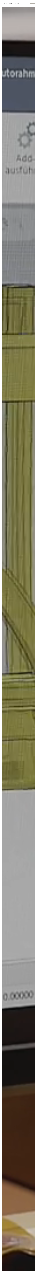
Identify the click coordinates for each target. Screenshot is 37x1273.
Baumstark (11, 3)
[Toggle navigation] (32, 3)
